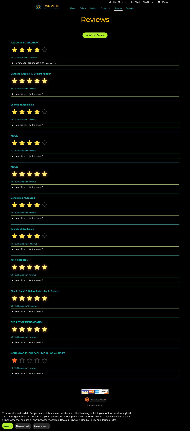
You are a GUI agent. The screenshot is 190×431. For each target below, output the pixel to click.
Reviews (118, 8)
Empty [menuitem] (164, 2)
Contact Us (105, 8)
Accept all (7, 425)
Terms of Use (109, 420)
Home (73, 8)
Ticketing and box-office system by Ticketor (95, 400)
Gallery (93, 8)
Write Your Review (95, 35)
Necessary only (23, 425)
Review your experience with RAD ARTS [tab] (35, 62)
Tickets (83, 8)
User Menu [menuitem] (117, 2)
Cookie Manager (41, 426)
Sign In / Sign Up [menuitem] (141, 2)
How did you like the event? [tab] (29, 94)
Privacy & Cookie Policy (83, 420)
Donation (130, 8)
